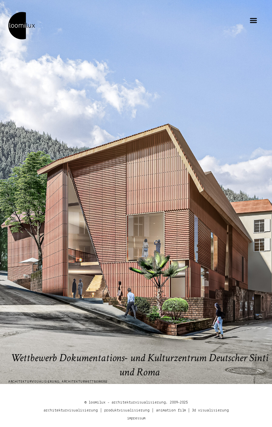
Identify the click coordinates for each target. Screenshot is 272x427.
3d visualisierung (210, 410)
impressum (136, 418)
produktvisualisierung (127, 410)
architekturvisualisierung (70, 410)
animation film (171, 410)
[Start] (21, 25)
